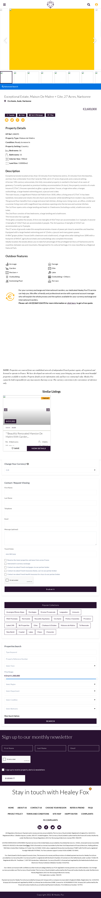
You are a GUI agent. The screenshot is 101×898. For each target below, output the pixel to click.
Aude (19, 101)
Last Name (8, 498)
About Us (22, 808)
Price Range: (8, 672)
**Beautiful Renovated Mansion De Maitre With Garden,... (24, 435)
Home (11, 808)
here (28, 845)
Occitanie (12, 101)
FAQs (90, 808)
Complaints (87, 814)
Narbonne (26, 101)
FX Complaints (50, 820)
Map (51, 115)
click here (71, 303)
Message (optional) (11, 529)
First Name (8, 488)
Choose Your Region (56, 808)
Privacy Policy (15, 814)
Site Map (57, 814)
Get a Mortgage (37, 115)
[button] (96, 40)
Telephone (8, 509)
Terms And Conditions (37, 814)
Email (6, 519)
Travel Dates (9, 549)
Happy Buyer (71, 814)
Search (50, 721)
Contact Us (36, 808)
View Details (39, 448)
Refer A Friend (77, 808)
